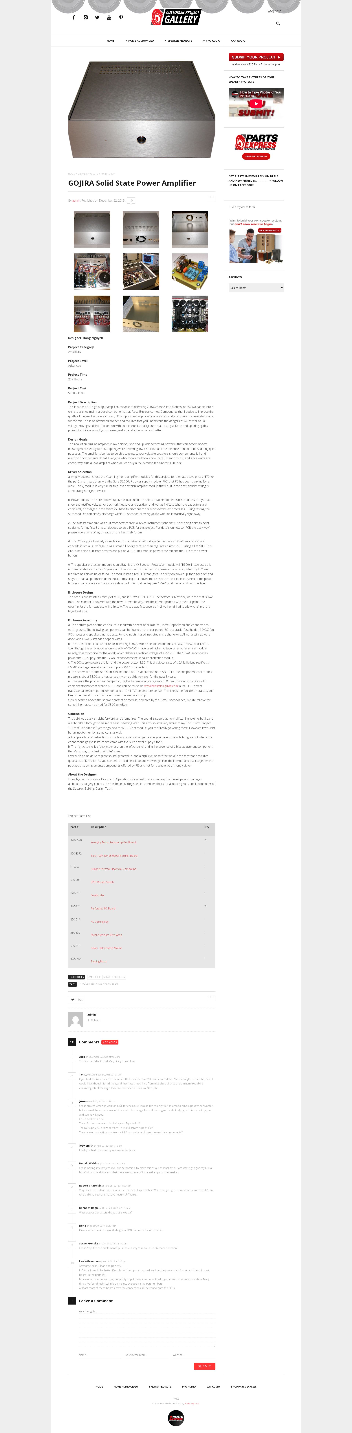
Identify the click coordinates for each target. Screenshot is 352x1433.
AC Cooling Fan (100, 921)
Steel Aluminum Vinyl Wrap (106, 935)
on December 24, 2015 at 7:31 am (104, 1074)
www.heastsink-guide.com (161, 686)
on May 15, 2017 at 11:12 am (113, 1243)
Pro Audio (213, 40)
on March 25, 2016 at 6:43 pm (100, 1101)
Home (111, 40)
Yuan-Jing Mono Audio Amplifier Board (113, 842)
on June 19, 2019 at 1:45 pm (112, 1261)
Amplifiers (95, 977)
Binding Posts (99, 961)
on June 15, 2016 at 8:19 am (111, 1163)
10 (131, 200)
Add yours (110, 1042)
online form (248, 207)
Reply (125, 1056)
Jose (82, 1101)
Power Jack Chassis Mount (106, 948)
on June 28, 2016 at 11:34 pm (117, 1185)
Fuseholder (97, 895)
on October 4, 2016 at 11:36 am (115, 1208)
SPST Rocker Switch (102, 882)
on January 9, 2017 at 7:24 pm (102, 1225)
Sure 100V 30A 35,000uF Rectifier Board (114, 855)
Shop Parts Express (244, 1386)
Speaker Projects (180, 40)
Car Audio (238, 40)
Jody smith (86, 1145)
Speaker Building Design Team (99, 984)
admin (76, 200)
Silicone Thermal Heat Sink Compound (113, 869)
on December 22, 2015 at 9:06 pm (103, 1056)
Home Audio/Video (141, 40)
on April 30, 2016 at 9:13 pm (108, 1145)
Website (95, 1020)
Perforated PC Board (103, 908)
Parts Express (192, 1403)
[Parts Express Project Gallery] (176, 16)
